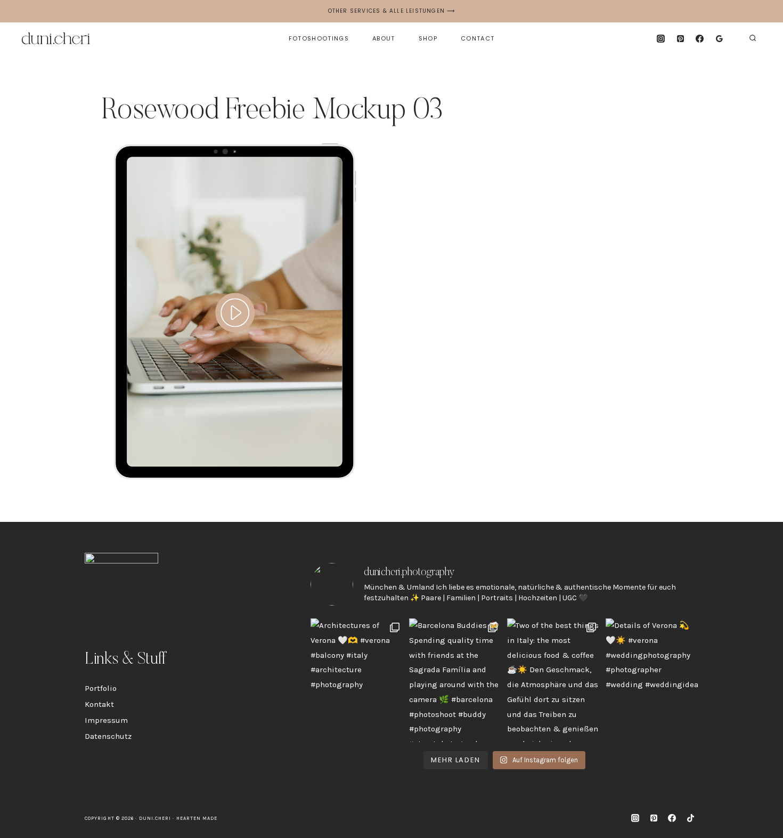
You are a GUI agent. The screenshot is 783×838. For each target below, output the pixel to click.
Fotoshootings (319, 38)
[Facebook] (700, 38)
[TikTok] (690, 818)
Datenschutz (108, 736)
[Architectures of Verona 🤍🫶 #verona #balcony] (357, 680)
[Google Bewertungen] (720, 38)
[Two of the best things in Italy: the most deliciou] (553, 680)
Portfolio (101, 688)
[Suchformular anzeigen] (753, 38)
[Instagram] (660, 38)
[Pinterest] (680, 38)
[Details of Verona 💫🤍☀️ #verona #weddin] (652, 680)
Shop (428, 38)
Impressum (106, 720)
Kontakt (99, 704)
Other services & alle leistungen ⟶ (391, 11)
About (383, 38)
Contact (477, 38)
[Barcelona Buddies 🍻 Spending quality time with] (455, 680)
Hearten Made (197, 818)
